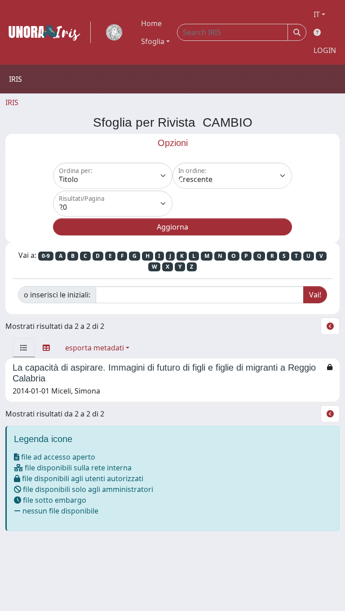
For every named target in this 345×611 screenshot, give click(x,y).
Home (151, 23)
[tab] (24, 347)
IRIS (11, 102)
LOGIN (325, 50)
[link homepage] (48, 32)
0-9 (46, 256)
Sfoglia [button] (152, 41)
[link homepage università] (114, 32)
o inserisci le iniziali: (57, 295)
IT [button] (317, 14)
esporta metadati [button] (94, 348)
